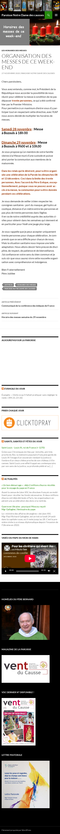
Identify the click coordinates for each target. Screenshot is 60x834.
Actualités (10, 479)
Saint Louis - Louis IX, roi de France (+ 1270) (23, 447)
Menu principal (56, 15)
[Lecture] (5, 571)
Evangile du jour (14, 388)
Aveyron (8, 285)
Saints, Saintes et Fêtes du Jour (23, 441)
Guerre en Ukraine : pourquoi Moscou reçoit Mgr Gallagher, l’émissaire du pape (24, 508)
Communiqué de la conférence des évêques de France (28, 304)
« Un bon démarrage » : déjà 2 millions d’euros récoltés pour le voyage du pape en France (28, 486)
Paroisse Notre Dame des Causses (38, 73)
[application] (30, 558)
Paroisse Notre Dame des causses (23, 15)
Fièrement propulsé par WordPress (16, 830)
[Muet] (49, 571)
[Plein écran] (54, 571)
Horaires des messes (26, 285)
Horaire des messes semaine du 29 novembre (24, 315)
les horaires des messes (14, 50)
